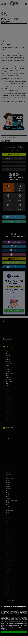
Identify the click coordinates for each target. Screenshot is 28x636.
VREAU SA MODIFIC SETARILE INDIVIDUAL (14, 634)
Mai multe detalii (16, 610)
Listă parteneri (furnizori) (4, 629)
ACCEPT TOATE (14, 632)
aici (7, 616)
